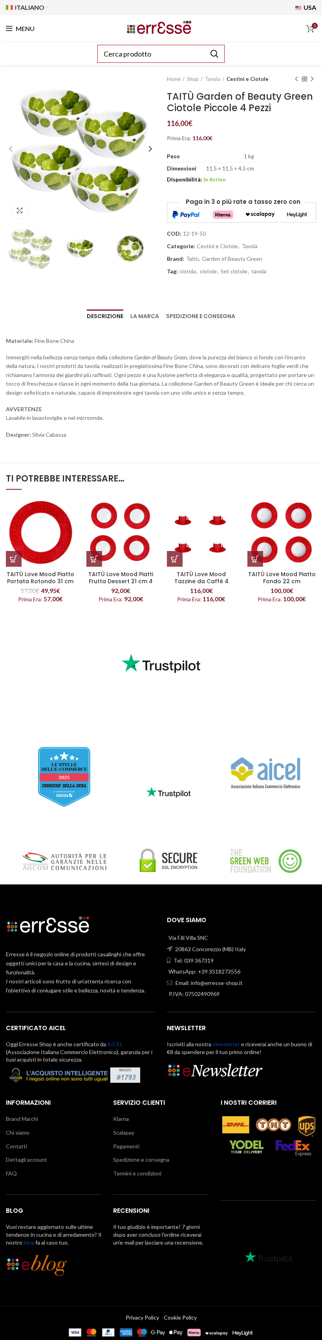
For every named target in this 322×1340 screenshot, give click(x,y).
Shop (193, 79)
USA (309, 7)
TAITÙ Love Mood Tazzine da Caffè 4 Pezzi (201, 581)
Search (214, 54)
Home (174, 79)
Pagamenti (126, 1146)
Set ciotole (234, 271)
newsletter (226, 1044)
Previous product (296, 79)
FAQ (11, 1173)
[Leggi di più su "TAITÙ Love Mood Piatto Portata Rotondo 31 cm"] (14, 559)
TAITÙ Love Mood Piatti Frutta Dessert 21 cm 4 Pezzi (120, 581)
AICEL (115, 1044)
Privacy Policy (142, 1317)
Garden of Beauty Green (232, 259)
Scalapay (123, 1132)
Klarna (121, 1118)
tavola (258, 271)
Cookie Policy (180, 1317)
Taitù (192, 259)
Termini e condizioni (137, 1173)
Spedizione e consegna (200, 316)
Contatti (16, 1146)
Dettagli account (26, 1159)
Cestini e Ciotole (248, 79)
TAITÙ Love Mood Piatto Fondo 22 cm (282, 577)
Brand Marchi (22, 1118)
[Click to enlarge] (19, 210)
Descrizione (105, 316)
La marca (144, 316)
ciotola (187, 271)
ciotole (208, 271)
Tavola (212, 79)
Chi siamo (17, 1132)
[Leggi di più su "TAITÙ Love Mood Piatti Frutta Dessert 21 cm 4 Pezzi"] (94, 559)
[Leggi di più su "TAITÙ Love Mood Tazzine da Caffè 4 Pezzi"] (175, 559)
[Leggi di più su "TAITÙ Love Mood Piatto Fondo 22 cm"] (255, 559)
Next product (312, 79)
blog (29, 1242)
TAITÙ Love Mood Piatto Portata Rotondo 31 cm (40, 577)
